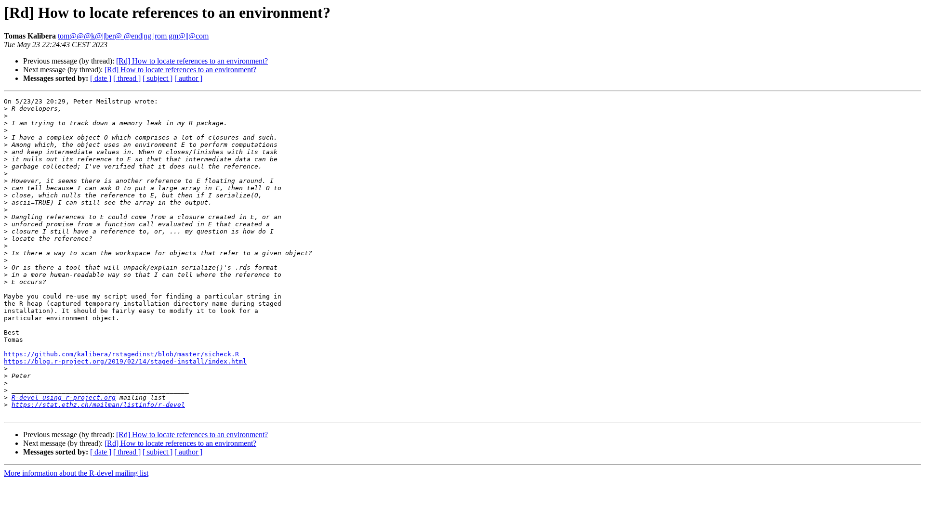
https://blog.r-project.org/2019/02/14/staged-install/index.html (125, 361)
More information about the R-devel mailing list (76, 473)
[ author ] (188, 78)
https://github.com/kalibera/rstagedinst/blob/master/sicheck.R (121, 354)
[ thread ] (127, 78)
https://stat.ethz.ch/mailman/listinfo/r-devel (98, 404)
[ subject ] (157, 78)
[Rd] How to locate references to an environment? (192, 61)
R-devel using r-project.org (64, 397)
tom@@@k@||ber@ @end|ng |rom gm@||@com (133, 36)
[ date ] (100, 78)
